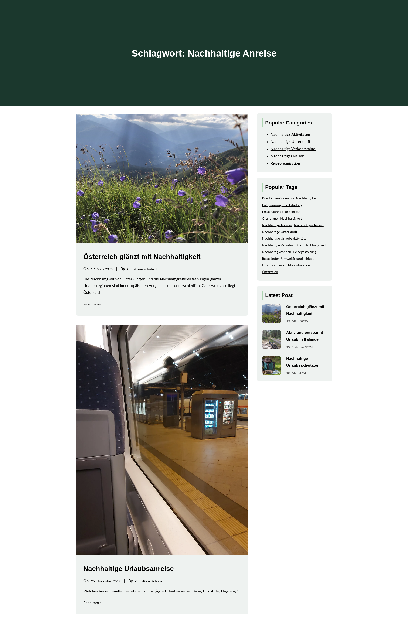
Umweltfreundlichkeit (297, 258)
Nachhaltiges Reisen (287, 156)
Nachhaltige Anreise (277, 225)
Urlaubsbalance (298, 265)
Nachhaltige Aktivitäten (290, 134)
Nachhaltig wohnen (276, 252)
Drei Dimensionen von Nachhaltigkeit (290, 198)
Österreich (270, 272)
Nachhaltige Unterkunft (290, 142)
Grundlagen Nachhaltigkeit (282, 218)
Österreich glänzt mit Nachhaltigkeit (142, 256)
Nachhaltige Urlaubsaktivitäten (285, 238)
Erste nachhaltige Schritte (281, 211)
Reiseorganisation (285, 163)
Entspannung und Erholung (282, 205)
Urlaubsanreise (273, 265)
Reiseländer (270, 258)
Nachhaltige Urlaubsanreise (128, 568)
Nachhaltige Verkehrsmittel (293, 149)
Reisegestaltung (304, 252)
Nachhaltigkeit (315, 245)
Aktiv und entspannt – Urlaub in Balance (306, 335)
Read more (92, 304)
